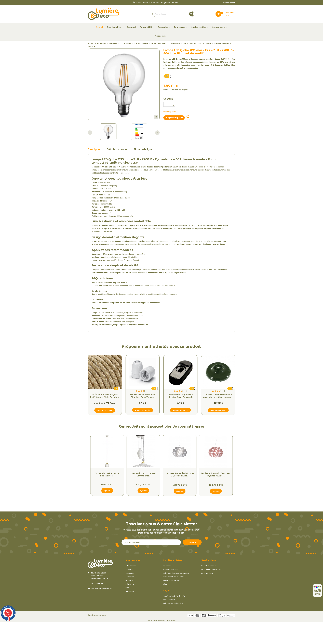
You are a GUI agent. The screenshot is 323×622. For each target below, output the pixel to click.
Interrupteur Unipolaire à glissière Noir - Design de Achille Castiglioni (180, 395)
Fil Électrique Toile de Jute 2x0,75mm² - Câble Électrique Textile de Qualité (104, 395)
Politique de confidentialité (173, 603)
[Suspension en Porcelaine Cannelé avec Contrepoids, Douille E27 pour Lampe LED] (143, 451)
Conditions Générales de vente (174, 596)
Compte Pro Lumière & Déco (173, 577)
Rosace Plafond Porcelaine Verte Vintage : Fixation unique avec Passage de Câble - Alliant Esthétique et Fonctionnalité (218, 395)
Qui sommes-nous (169, 566)
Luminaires (129, 580)
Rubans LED (130, 584)
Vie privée (167, 620)
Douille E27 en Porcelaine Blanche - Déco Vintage (142, 395)
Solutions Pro (130, 591)
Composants (130, 573)
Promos (128, 588)
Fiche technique (143, 149)
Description (94, 149)
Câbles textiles (131, 566)
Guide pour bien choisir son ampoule (176, 573)
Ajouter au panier (175, 118)
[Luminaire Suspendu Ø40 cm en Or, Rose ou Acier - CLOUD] (179, 451)
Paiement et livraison (170, 569)
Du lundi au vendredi (208, 566)
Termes (173, 620)
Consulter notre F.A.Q (171, 580)
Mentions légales (169, 599)
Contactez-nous (207, 573)
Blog (165, 584)
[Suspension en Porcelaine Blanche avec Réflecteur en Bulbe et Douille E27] (107, 451)
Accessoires (130, 577)
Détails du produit (117, 149)
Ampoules (129, 569)
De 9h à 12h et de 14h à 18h (211, 569)
